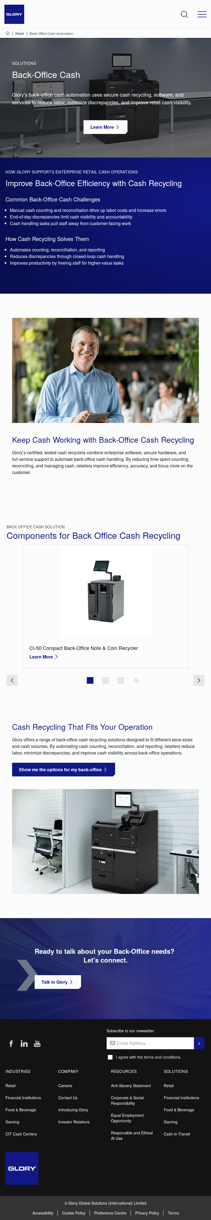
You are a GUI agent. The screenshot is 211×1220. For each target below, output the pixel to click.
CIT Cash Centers (21, 1134)
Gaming (12, 1121)
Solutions (24, 63)
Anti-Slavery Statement (131, 1085)
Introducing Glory (73, 1109)
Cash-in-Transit (177, 1134)
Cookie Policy (73, 1213)
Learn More (41, 657)
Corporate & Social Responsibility (127, 1100)
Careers (65, 1085)
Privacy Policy (147, 1213)
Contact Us (67, 1097)
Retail (10, 1085)
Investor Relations (74, 1121)
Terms (173, 1213)
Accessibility (42, 1213)
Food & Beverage (20, 1109)
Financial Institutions (23, 1097)
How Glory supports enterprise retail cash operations (71, 172)
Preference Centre (110, 1213)
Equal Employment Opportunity (127, 1117)
